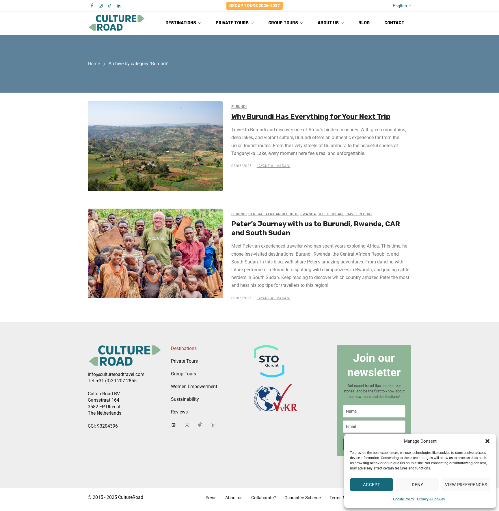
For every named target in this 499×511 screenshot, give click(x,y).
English (400, 5)
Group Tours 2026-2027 (254, 5)
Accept (371, 484)
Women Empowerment (194, 386)
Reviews (179, 412)
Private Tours (184, 361)
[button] (487, 441)
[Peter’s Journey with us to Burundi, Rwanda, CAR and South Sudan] (155, 253)
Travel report (359, 214)
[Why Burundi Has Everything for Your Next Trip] (155, 146)
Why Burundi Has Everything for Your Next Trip (310, 117)
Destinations (184, 348)
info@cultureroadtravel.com (116, 374)
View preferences (466, 484)
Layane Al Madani (274, 166)
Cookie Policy (403, 499)
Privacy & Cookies (431, 499)
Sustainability (185, 399)
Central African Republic (273, 214)
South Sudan (330, 214)
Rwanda (308, 214)
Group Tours (183, 374)
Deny (417, 484)
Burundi (239, 107)
